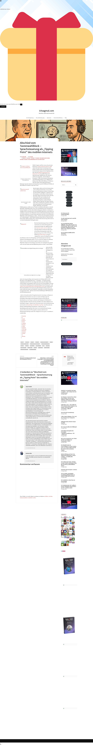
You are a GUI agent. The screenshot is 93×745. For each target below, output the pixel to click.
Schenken (3, 106)
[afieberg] (73, 520)
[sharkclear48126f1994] (62, 544)
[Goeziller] (65, 525)
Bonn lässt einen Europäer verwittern (69, 469)
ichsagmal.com (46, 110)
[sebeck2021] (70, 520)
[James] (70, 517)
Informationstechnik (45, 158)
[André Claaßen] (65, 531)
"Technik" (37, 158)
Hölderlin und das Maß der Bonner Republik (68, 422)
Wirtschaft (42, 159)
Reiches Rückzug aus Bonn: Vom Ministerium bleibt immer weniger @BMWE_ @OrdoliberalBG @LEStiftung (68, 455)
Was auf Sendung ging (40, 117)
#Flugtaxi (69, 356)
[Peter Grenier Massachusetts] (70, 528)
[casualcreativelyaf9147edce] (73, 525)
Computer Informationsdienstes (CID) (44, 166)
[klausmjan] (62, 528)
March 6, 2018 (69, 363)
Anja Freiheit (29, 386)
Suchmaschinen (33, 349)
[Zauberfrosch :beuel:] (62, 531)
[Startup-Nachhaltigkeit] (70, 523)
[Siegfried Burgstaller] (73, 531)
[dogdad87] (73, 523)
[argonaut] (73, 536)
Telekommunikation (32, 159)
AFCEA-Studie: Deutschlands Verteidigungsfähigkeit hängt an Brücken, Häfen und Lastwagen (68, 475)
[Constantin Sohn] (65, 523)
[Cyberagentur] (70, 525)
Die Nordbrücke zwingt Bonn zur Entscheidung (68, 480)
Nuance (35, 347)
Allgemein (32, 345)
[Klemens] (68, 531)
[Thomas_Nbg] (68, 517)
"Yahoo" (27, 345)
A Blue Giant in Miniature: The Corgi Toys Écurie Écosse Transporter (69, 417)
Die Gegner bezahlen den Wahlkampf (69, 426)
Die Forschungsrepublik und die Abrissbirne (68, 233)
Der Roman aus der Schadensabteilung (65, 213)
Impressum (49, 117)
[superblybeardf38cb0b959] (73, 541)
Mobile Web (30, 347)
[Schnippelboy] (68, 544)
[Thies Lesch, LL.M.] (65, 534)
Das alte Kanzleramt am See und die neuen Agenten (68, 219)
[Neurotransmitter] (65, 536)
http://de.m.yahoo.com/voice (42, 228)
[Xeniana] (68, 534)
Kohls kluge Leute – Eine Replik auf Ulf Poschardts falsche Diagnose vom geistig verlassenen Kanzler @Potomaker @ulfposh (69, 406)
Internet (22, 159)
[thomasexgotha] (65, 544)
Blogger (47, 345)
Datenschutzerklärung (58, 117)
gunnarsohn (29, 453)
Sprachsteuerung (24, 349)
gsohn (31, 156)
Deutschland (23, 347)
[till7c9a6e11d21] (68, 523)
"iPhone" (33, 158)
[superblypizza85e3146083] (62, 541)
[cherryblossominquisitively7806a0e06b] (73, 539)
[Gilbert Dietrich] (68, 520)
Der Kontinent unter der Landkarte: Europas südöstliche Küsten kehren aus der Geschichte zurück (68, 486)
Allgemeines (38, 345)
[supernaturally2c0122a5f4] (70, 541)
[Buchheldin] (70, 539)
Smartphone (46, 347)
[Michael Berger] (62, 534)
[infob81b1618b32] (65, 541)
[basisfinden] (62, 517)
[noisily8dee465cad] (68, 541)
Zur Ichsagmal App (30, 117)
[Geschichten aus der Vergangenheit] (73, 534)
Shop (66, 117)
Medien (25, 159)
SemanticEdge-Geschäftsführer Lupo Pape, (35, 304)
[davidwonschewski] (73, 528)
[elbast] (62, 536)
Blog (43, 345)
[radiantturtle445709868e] (65, 517)
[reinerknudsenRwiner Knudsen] (73, 517)
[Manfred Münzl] (68, 525)
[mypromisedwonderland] (62, 525)
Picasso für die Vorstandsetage (67, 412)
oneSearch (40, 347)
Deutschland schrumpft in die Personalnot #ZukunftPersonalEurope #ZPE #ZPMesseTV (67, 432)
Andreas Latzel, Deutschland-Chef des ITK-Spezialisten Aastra (32, 286)
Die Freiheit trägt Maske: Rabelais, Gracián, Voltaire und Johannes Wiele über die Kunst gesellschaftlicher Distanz (69, 463)
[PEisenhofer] (70, 531)
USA (38, 159)
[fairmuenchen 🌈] (62, 523)
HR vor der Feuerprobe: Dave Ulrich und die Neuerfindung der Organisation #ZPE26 (69, 440)
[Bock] (68, 528)
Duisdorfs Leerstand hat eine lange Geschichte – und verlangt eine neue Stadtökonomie (68, 392)
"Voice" (22, 345)
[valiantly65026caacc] (68, 536)
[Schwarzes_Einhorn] (70, 534)
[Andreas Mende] (62, 520)
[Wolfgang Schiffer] (65, 520)
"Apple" (24, 158)
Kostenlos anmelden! (66, 263)
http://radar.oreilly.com (42, 234)
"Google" (28, 158)
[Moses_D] (70, 536)
